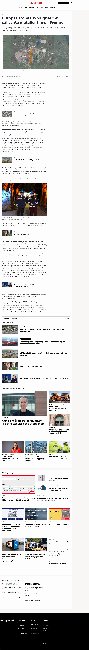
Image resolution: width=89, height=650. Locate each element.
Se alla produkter (22, 633)
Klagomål (33, 631)
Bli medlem (21, 625)
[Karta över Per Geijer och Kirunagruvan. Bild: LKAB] (36, 51)
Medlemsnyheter (29, 7)
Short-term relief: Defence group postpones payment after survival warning (34, 588)
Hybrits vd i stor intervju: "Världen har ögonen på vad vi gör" (26, 285)
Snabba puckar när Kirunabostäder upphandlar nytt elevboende (25, 115)
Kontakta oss (46, 625)
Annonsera (21, 628)
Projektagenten (22, 630)
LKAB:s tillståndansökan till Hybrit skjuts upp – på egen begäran (26, 161)
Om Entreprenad (47, 630)
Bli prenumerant (22, 623)
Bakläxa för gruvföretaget (22, 234)
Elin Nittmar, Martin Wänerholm (12, 76)
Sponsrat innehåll (35, 633)
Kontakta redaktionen (48, 623)
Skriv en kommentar (64, 318)
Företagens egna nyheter (11, 473)
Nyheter (19, 7)
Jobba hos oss (46, 628)
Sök (4, 3)
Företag (52, 7)
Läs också (16, 111)
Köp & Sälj (40, 7)
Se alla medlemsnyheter (64, 572)
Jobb (46, 7)
